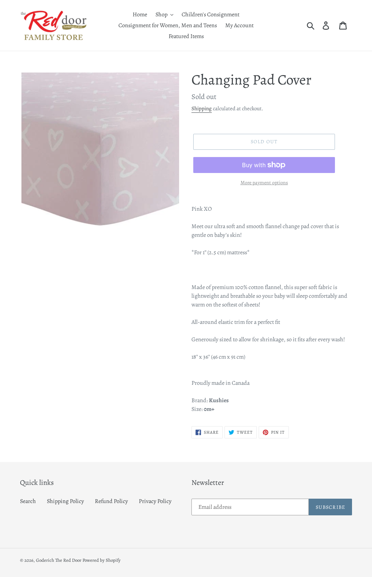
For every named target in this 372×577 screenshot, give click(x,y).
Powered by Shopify (101, 560)
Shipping (201, 108)
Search (28, 501)
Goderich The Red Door (58, 560)
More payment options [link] (264, 182)
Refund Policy (111, 501)
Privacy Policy (155, 501)
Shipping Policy (65, 501)
